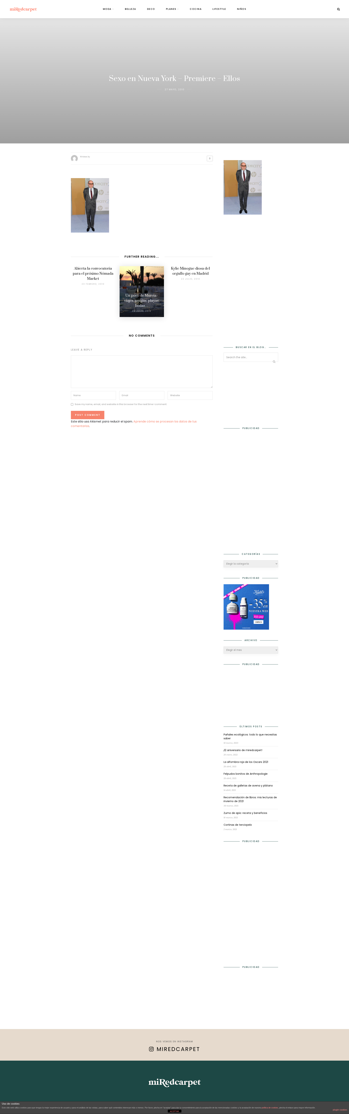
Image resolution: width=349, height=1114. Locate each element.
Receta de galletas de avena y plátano (248, 785)
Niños (241, 9)
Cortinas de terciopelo (238, 825)
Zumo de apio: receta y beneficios (245, 813)
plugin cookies (340, 1110)
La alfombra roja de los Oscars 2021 (246, 762)
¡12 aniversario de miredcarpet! (243, 750)
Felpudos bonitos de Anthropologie (246, 774)
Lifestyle (219, 9)
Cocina (196, 9)
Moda (107, 9)
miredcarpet (178, 1049)
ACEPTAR (174, 1111)
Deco (151, 9)
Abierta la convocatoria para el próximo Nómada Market (93, 273)
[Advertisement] (251, 277)
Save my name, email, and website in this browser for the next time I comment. (121, 404)
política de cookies (270, 1108)
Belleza (130, 9)
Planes (171, 9)
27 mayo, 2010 (174, 89)
